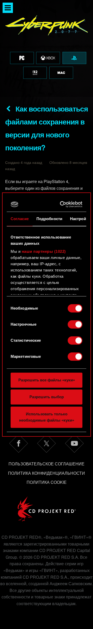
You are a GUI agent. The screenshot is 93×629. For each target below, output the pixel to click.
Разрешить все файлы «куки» (46, 380)
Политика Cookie (47, 482)
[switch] (75, 324)
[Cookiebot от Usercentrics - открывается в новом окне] (62, 204)
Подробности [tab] (49, 218)
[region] (46, 48)
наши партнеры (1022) (44, 251)
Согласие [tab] (20, 218)
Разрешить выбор (46, 397)
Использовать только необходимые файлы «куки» (46, 417)
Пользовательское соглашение (46, 464)
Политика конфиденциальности (46, 473)
